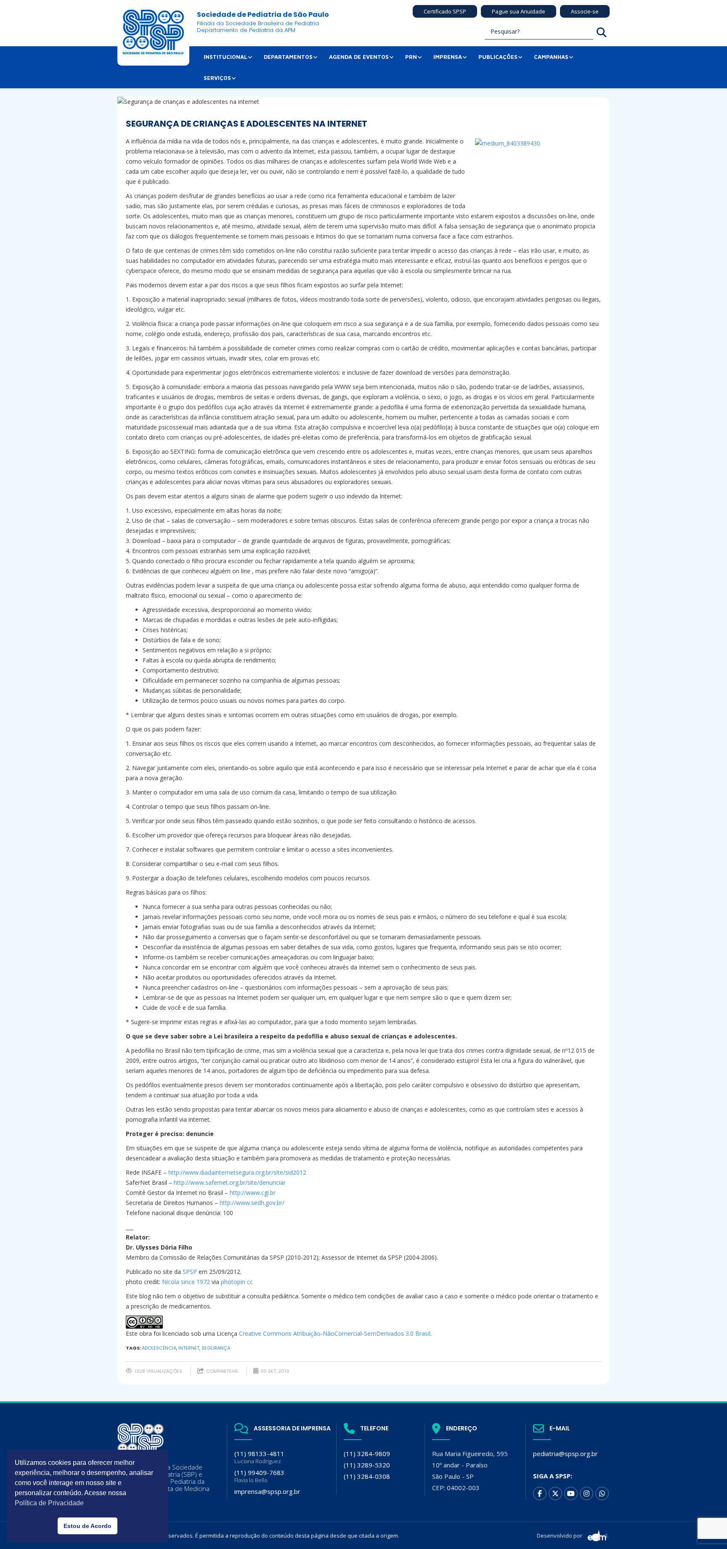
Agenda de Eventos (359, 56)
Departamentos (288, 56)
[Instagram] (586, 1493)
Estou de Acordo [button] (87, 1526)
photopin (233, 1282)
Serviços (217, 77)
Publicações (497, 56)
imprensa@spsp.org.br (267, 1491)
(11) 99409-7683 (259, 1476)
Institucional (225, 56)
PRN (411, 56)
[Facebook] (540, 1493)
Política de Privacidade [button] (49, 1503)
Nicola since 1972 (186, 1282)
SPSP (190, 1272)
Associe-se (585, 11)
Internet (188, 1348)
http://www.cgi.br (253, 1193)
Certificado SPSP (445, 11)
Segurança (216, 1348)
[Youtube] (571, 1493)
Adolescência (159, 1348)
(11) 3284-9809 (367, 1453)
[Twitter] (555, 1493)
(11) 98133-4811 (259, 1457)
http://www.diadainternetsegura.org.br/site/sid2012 (237, 1172)
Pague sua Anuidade (518, 11)
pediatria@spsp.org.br (565, 1453)
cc (250, 1282)
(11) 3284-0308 (367, 1476)
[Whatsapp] (602, 1493)
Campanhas (551, 56)
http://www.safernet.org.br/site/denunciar (230, 1182)
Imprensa (447, 56)
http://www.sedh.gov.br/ (252, 1203)
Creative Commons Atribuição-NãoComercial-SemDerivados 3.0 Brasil (334, 1333)
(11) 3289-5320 (367, 1465)
